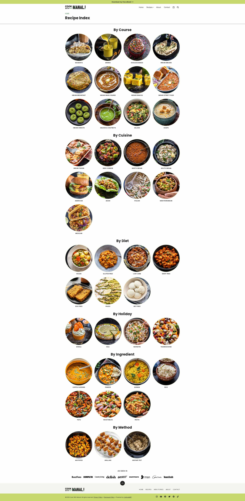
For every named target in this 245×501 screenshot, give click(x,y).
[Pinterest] (174, 496)
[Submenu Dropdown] (153, 7)
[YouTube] (161, 496)
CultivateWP (127, 497)
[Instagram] (157, 496)
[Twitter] (169, 496)
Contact (167, 7)
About (158, 7)
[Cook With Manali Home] (75, 7)
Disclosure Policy (109, 497)
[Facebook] (165, 496)
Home (141, 7)
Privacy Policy (98, 497)
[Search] (178, 7)
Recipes (150, 7)
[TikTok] (178, 496)
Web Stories (158, 489)
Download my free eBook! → (122, 2)
